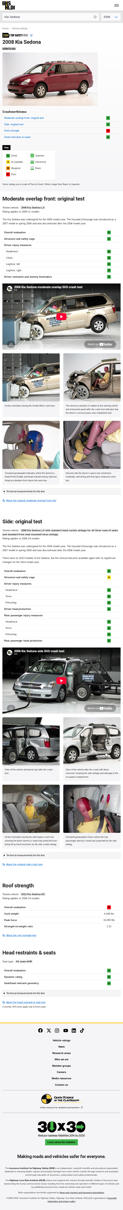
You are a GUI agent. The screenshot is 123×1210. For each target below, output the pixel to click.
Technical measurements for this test (25, 491)
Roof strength (11, 130)
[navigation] (116, 5)
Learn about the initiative (61, 1142)
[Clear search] (95, 16)
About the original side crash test (24, 864)
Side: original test (14, 124)
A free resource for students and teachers (59, 1107)
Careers (61, 1072)
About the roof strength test (21, 935)
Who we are (62, 1059)
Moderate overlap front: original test (24, 118)
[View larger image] (31, 377)
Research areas (61, 1053)
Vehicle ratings (19, 28)
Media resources (61, 1078)
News (61, 1046)
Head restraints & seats (17, 137)
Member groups (61, 1065)
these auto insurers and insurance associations (82, 1192)
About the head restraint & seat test (25, 1002)
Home (5, 28)
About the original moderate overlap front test (31, 500)
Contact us (61, 1084)
